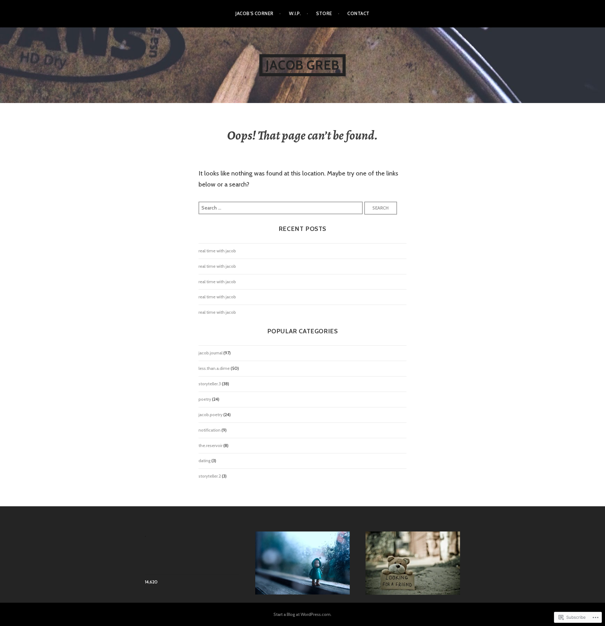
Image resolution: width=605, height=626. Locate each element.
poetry (205, 399)
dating (204, 460)
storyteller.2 (210, 476)
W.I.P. (295, 13)
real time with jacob (217, 251)
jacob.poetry (210, 414)
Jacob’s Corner (254, 13)
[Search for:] (281, 207)
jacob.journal (210, 353)
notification (210, 430)
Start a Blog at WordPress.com (302, 614)
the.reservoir (210, 445)
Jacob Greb (302, 65)
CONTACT (358, 13)
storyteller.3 (210, 384)
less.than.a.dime (214, 368)
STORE (324, 13)
